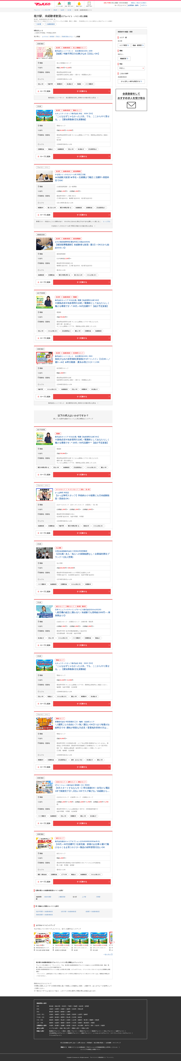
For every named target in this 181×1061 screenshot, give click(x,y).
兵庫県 (57, 1009)
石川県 (74, 1017)
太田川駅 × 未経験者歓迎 (68, 911)
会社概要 (108, 1042)
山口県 (74, 1020)
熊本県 (68, 1023)
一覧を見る (107, 954)
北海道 (51, 1014)
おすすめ (45, 36)
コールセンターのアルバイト (101, 1033)
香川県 (86, 1020)
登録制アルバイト (97, 1031)
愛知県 (51, 1011)
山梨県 (51, 1017)
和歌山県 (80, 1009)
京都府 (63, 1009)
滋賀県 (68, 1009)
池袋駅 (63, 1025)
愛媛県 (91, 1020)
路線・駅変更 (137, 45)
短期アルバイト (120, 1031)
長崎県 (63, 1023)
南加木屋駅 (47, 897)
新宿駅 (57, 1025)
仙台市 (97, 1025)
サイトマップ (117, 1042)
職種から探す (76, 1028)
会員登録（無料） (134, 5)
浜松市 (74, 1025)
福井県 (80, 1017)
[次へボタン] (114, 942)
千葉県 (70, 1006)
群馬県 (87, 1006)
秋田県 (74, 1014)
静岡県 (63, 1011)
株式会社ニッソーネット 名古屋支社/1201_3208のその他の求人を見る (72, 97)
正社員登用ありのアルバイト (57, 1033)
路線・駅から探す (65, 1028)
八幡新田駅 (62, 897)
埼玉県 (64, 1006)
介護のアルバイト (86, 1033)
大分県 (74, 1023)
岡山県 (63, 1020)
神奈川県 (57, 1006)
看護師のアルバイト (73, 1033)
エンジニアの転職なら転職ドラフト (90, 1049)
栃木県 (81, 1006)
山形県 (80, 1014)
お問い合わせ (81, 1042)
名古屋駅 (80, 1025)
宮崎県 (80, 1023)
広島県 (68, 1020)
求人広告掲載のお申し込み (68, 1042)
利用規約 (89, 1042)
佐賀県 (57, 1023)
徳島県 (80, 1020)
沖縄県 (93, 1023)
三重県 (68, 1011)
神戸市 (87, 1025)
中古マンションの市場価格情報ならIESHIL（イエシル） (102, 1047)
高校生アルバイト (85, 1031)
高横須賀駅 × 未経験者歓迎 (44, 914)
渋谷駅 (51, 1025)
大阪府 (51, 1009)
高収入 (58, 36)
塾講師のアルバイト (55, 1031)
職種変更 (123, 58)
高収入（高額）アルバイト (70, 1031)
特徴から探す (85, 1028)
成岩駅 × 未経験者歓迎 (93, 911)
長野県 (63, 1017)
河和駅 (98, 897)
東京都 (51, 1006)
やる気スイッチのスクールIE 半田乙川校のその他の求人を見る (72, 226)
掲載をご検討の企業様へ (139, 3)
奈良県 (74, 1009)
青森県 (57, 1014)
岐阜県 (57, 1011)
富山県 (68, 1017)
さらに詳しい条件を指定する (130, 81)
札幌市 (103, 1025)
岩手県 (63, 1014)
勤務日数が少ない (68, 36)
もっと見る (106, 221)
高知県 (97, 1020)
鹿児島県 (86, 1023)
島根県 (57, 1020)
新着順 (52, 36)
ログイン (144, 5)
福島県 (86, 1014)
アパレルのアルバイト (55, 1035)
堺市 (92, 1025)
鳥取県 (51, 1020)
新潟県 (57, 1017)
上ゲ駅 (84, 897)
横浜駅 (68, 1025)
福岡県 (51, 1023)
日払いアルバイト (109, 1031)
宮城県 (68, 1014)
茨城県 (75, 1006)
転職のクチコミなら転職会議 (76, 1047)
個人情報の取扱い (99, 1042)
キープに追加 (45, 91)
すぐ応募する (82, 91)
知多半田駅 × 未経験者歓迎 (44, 911)
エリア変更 (123, 45)
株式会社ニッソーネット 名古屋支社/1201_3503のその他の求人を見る (72, 403)
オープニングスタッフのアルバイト (121, 1033)
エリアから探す (53, 1028)
